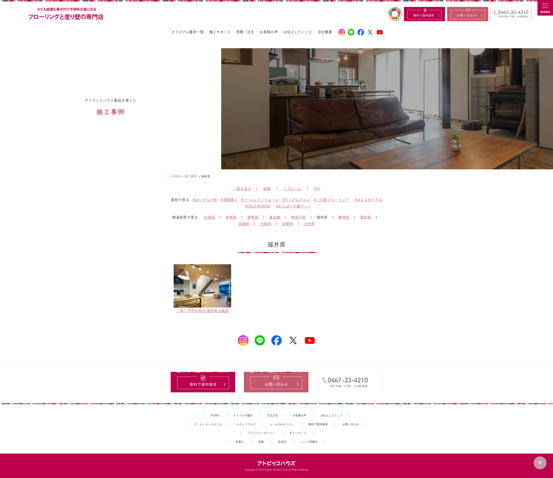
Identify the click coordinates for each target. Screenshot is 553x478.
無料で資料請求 (318, 424)
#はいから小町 (205, 200)
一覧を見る (242, 189)
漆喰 (261, 441)
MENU (545, 8)
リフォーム (292, 189)
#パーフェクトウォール (260, 200)
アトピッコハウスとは (208, 424)
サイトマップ (297, 432)
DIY (317, 189)
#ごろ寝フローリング (331, 200)
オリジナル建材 (243, 415)
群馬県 (253, 217)
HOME (214, 415)
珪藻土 (239, 441)
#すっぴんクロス (296, 200)
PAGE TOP (540, 462)
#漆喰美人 (229, 200)
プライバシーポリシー (261, 432)
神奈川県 (299, 217)
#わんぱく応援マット (293, 206)
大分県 (309, 224)
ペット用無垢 (309, 441)
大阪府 (266, 224)
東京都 (275, 217)
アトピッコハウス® (276, 463)
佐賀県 (288, 224)
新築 (267, 189)
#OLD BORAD (257, 206)
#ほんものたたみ (368, 200)
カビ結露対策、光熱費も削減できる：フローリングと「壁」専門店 (66, 14)
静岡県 (344, 217)
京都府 (244, 224)
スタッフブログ (246, 424)
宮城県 (232, 217)
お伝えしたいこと (332, 415)
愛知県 (366, 217)
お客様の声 (299, 415)
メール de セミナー (282, 424)
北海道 (210, 217)
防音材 (282, 441)
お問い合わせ (350, 424)
